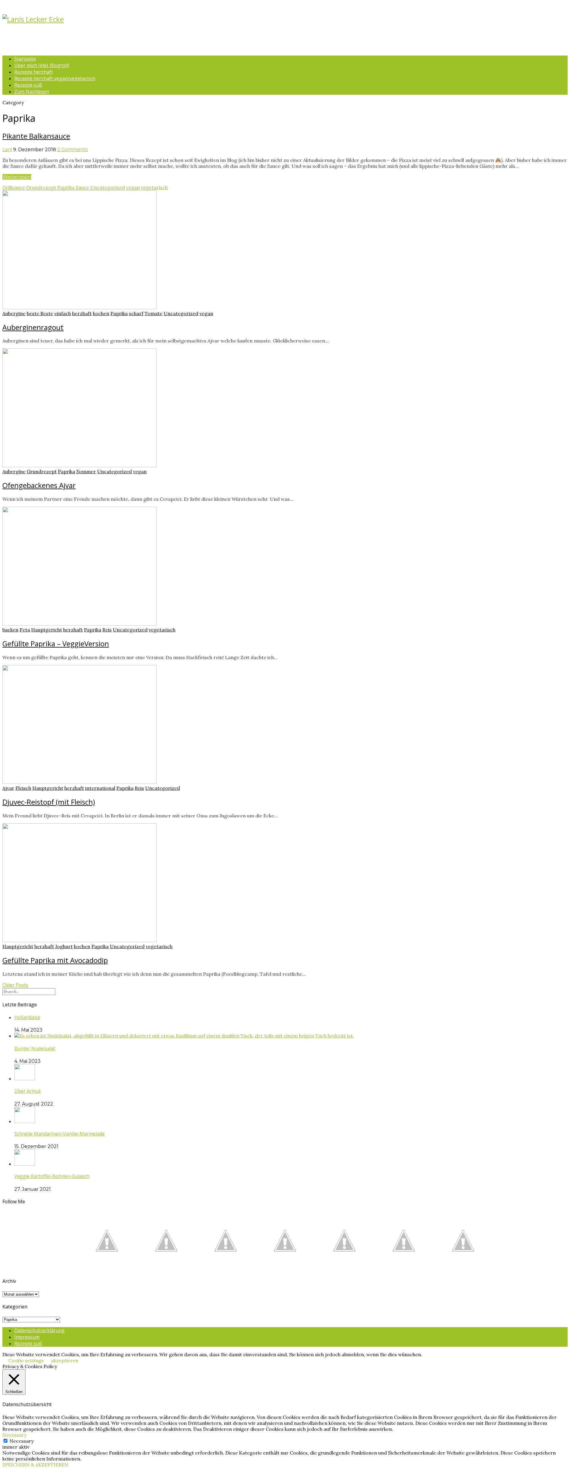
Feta (25, 630)
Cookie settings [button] (26, 1360)
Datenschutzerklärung (39, 1330)
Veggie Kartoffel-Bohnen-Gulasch (51, 1176)
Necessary (22, 1441)
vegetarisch (154, 187)
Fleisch (23, 788)
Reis (107, 630)
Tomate (153, 313)
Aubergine (14, 313)
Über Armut (27, 1091)
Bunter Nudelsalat (34, 1048)
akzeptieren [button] (64, 1360)
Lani (7, 149)
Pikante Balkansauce (36, 136)
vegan (133, 187)
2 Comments (72, 149)
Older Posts (15, 985)
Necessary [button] (14, 1435)
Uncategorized (107, 187)
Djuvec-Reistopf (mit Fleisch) (48, 802)
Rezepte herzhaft (33, 72)
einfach (62, 313)
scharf (136, 313)
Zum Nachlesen (31, 91)
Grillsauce (13, 187)
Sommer (86, 471)
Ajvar (8, 788)
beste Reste (40, 313)
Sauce (82, 187)
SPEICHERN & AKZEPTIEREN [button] (35, 1465)
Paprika (66, 187)
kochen (101, 313)
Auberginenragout (33, 327)
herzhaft (82, 313)
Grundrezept (41, 187)
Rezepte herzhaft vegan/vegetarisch (54, 78)
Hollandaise (27, 1017)
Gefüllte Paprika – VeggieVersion (55, 643)
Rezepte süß (28, 85)
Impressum (26, 1337)
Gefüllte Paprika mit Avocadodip (55, 960)
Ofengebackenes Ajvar (39, 485)
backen (10, 630)
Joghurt (64, 946)
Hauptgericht (46, 630)
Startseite (25, 59)
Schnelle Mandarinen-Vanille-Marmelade (59, 1133)
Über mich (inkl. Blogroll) (41, 65)
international (100, 788)
